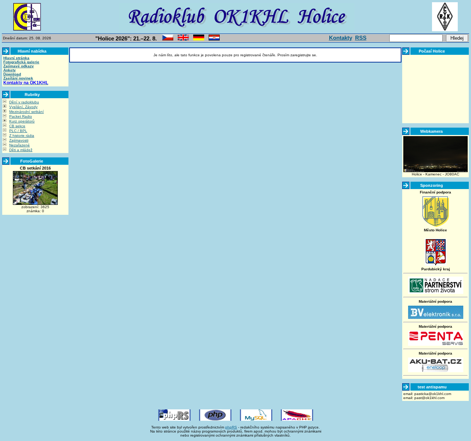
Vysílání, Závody (23, 107)
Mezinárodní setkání (26, 112)
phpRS (231, 427)
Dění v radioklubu (24, 102)
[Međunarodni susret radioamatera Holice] (214, 39)
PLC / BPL (18, 131)
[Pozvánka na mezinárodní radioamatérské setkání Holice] (167, 39)
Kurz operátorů (22, 121)
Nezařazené (19, 145)
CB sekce (17, 126)
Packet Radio (20, 116)
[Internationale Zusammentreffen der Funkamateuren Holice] (198, 39)
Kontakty (340, 38)
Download (12, 74)
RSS (360, 38)
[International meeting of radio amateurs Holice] (183, 39)
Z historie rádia (21, 136)
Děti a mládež (20, 150)
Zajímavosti (18, 140)
